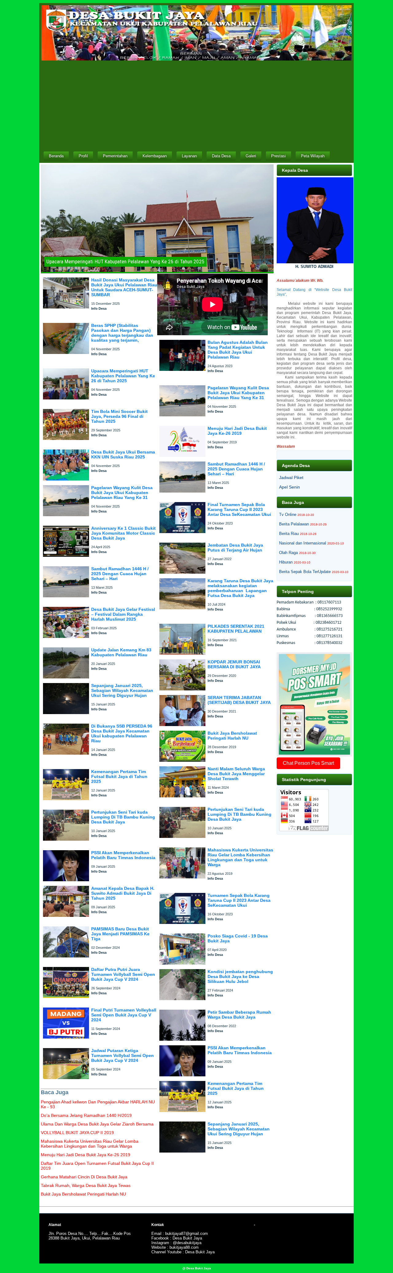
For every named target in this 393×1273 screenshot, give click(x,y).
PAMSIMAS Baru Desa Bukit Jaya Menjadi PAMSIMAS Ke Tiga (120, 933)
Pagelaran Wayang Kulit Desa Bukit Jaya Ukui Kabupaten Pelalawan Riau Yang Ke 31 (122, 492)
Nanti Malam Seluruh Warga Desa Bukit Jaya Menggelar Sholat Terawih (236, 773)
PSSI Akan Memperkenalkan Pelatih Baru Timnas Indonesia (123, 855)
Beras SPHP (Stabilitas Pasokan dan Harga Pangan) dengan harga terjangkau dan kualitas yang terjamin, (122, 333)
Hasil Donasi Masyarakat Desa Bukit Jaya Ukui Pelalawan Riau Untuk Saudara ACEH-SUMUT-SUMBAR (124, 287)
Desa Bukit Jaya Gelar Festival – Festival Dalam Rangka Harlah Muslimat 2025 (123, 614)
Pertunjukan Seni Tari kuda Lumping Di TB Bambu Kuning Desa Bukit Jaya (123, 817)
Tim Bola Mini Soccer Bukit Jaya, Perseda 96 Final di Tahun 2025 (119, 416)
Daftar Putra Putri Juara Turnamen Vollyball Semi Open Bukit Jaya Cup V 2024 (123, 974)
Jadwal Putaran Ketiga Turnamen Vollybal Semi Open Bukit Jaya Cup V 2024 (122, 1055)
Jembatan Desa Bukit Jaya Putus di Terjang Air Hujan (235, 547)
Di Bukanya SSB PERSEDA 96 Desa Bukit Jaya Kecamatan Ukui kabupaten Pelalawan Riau (121, 733)
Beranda (56, 156)
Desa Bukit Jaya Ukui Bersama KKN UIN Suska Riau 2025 (123, 454)
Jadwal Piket (291, 477)
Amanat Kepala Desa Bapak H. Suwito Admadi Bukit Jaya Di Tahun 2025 (122, 893)
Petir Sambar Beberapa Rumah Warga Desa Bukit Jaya (239, 1015)
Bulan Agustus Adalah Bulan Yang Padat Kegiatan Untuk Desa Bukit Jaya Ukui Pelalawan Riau (238, 350)
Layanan (189, 156)
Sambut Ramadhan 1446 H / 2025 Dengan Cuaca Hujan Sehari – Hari (120, 573)
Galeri (251, 156)
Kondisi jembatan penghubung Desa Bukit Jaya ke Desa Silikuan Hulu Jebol (240, 976)
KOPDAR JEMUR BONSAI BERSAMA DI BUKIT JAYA (234, 664)
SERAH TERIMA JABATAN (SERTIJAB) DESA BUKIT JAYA (239, 700)
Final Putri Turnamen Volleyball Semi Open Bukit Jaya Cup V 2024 (123, 1015)
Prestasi (278, 156)
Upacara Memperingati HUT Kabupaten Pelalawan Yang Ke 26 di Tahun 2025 (123, 375)
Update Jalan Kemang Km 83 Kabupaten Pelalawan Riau (121, 652)
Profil (83, 156)
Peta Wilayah (313, 156)
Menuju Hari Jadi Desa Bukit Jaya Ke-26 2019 (237, 431)
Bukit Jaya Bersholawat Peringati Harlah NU (232, 736)
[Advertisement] (196, 105)
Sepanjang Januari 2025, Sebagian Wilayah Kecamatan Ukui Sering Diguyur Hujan (122, 690)
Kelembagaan (154, 156)
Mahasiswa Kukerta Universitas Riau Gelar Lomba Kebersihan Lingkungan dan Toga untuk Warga (240, 857)
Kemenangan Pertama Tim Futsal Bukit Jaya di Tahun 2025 (119, 776)
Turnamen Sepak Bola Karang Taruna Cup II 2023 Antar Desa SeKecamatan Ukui (239, 900)
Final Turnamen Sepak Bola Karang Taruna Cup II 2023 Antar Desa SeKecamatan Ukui (239, 509)
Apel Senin (289, 487)
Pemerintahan (115, 156)
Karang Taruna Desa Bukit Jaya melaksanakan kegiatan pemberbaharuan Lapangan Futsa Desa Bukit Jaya (240, 588)
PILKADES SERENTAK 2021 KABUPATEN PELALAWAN (236, 629)
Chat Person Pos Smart (308, 763)
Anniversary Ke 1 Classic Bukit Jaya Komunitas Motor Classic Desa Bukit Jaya (123, 533)
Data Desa (221, 156)
